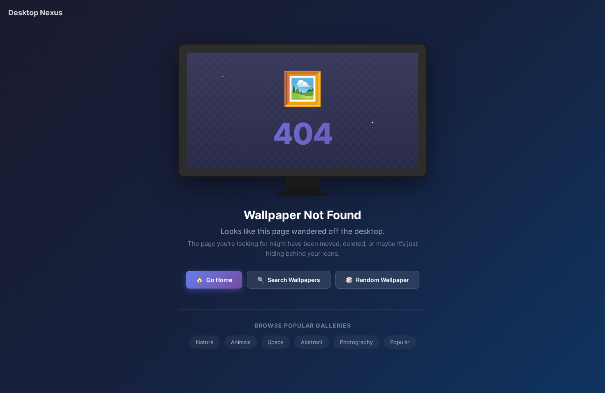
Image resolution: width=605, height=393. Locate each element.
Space (276, 342)
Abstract (312, 342)
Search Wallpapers (288, 279)
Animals (241, 342)
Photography (356, 342)
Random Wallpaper (377, 279)
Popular (400, 342)
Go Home (214, 279)
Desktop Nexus (35, 12)
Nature (205, 342)
